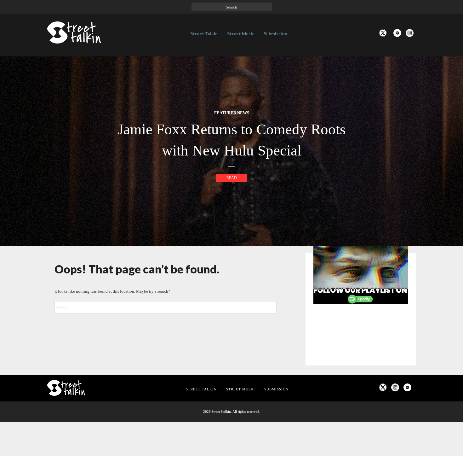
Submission (275, 33)
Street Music (240, 33)
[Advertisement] (360, 414)
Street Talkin (204, 33)
